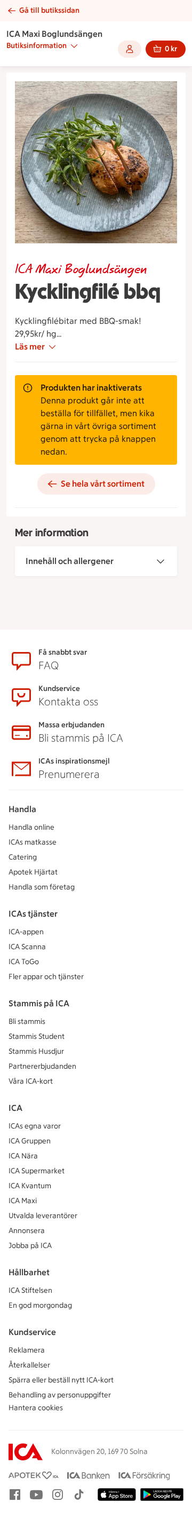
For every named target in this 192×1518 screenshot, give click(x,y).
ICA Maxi (23, 1200)
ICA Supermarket (37, 1170)
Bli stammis (27, 1021)
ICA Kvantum (30, 1185)
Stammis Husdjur (36, 1051)
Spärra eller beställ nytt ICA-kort (61, 1380)
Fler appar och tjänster (46, 976)
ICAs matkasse (33, 842)
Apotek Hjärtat (33, 872)
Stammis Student (37, 1036)
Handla (22, 809)
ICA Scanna (27, 946)
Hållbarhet (29, 1272)
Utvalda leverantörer (43, 1215)
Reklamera (27, 1350)
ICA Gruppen (30, 1141)
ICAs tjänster (33, 914)
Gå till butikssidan (49, 10)
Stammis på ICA (39, 1003)
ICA (15, 1108)
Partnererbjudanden (42, 1066)
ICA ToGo (24, 961)
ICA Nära (23, 1156)
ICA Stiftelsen (30, 1290)
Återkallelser (29, 1365)
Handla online (31, 827)
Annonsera (27, 1230)
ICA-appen (26, 931)
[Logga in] (129, 49)
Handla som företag (42, 887)
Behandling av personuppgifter (60, 1395)
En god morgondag (40, 1305)
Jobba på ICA (30, 1245)
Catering (23, 857)
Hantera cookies (36, 1407)
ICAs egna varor (35, 1126)
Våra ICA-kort (31, 1081)
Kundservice (32, 1332)
